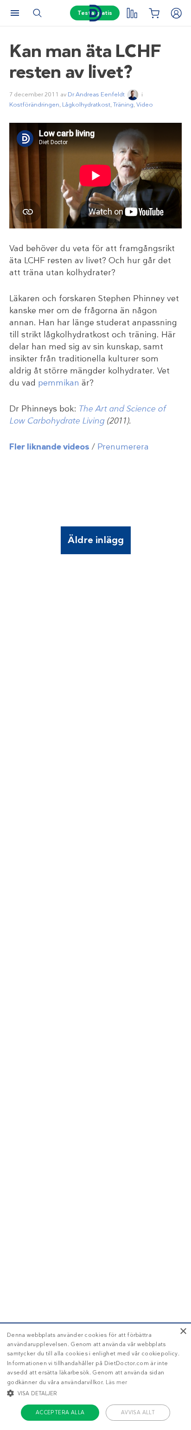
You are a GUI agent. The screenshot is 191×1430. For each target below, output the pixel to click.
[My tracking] (131, 13)
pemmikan (58, 382)
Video (144, 104)
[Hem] (95, 13)
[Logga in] (176, 13)
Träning (123, 104)
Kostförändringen (34, 104)
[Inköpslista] (154, 13)
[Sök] (37, 13)
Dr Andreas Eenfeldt (96, 94)
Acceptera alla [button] (60, 1412)
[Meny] (15, 13)
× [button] (182, 1331)
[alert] (95, 1376)
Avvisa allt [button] (138, 1412)
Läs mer (116, 1382)
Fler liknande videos (49, 446)
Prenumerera (123, 446)
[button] (95, 1393)
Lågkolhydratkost (86, 104)
